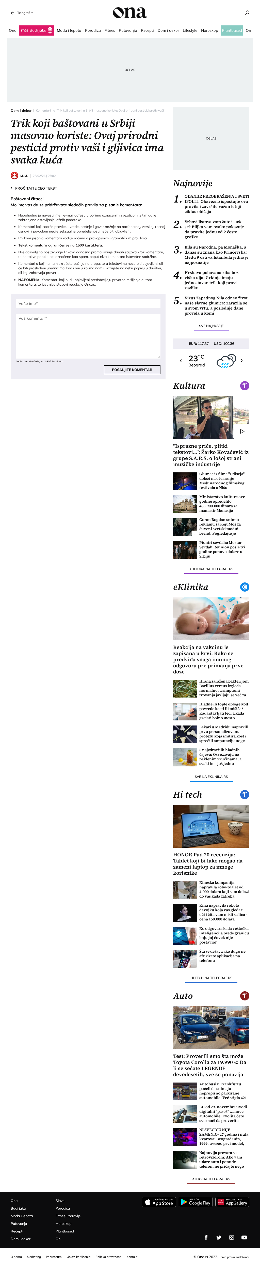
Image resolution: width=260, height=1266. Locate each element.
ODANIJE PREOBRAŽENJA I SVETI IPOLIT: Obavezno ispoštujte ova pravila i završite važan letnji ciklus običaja (211, 204)
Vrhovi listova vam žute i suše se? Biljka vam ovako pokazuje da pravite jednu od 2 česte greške (208, 229)
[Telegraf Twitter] (219, 1237)
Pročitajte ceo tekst (34, 188)
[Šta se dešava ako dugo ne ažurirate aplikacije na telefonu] (185, 959)
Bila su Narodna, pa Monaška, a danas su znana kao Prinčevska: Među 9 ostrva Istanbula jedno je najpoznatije (211, 254)
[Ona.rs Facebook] (206, 1237)
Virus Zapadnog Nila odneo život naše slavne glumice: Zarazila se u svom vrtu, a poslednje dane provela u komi (210, 305)
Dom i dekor (21, 110)
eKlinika (190, 587)
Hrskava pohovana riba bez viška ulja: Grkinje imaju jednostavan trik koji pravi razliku (205, 280)
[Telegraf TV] (244, 1237)
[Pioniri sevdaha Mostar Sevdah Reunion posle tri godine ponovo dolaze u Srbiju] (185, 550)
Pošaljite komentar (132, 369)
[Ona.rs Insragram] (231, 1237)
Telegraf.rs (25, 13)
